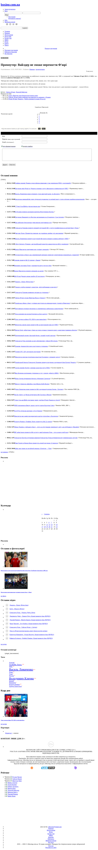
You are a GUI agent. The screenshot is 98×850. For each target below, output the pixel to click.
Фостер (11, 676)
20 (49, 527)
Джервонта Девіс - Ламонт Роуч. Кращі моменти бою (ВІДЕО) (30, 616)
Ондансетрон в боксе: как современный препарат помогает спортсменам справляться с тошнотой (47, 255)
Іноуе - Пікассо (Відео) (17, 609)
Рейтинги (51, 839)
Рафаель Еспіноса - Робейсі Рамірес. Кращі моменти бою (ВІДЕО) (31, 638)
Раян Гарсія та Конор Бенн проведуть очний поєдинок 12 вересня (36, 443)
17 (42, 527)
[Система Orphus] (29, 129)
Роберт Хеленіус (13, 786)
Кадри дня (8, 38)
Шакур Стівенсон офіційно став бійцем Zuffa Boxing (32, 384)
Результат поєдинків (11, 50)
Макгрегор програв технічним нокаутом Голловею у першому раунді (37, 357)
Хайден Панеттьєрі (15, 686)
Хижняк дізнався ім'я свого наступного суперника (31, 346)
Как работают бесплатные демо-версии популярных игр (33, 222)
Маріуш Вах (12, 788)
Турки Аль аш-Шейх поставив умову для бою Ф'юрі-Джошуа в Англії (37, 400)
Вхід (6, 11)
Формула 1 (8, 733)
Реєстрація (11, 17)
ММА (6, 40)
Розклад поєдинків (51, 48)
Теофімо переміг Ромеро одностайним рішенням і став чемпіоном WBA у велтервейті (43, 183)
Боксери (51, 837)
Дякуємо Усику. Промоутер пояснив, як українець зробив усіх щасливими (39, 233)
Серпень (47, 514)
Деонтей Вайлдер (21, 92)
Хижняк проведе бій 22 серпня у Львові (27, 260)
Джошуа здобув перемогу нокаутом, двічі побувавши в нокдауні (36, 287)
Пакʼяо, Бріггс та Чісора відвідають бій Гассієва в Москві (32, 395)
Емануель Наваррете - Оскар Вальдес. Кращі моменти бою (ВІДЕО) (32, 634)
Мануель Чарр (17, 781)
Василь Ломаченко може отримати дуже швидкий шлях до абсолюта (37, 194)
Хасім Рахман (12, 784)
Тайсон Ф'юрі (10, 92)
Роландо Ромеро (14, 684)
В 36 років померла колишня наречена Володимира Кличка (34, 212)
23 (57, 527)
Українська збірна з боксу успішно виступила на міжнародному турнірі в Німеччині (42, 303)
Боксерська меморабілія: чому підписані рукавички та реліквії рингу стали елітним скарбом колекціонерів (49, 199)
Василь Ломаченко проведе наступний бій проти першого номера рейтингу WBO (41, 238)
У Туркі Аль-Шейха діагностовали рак (27, 206)
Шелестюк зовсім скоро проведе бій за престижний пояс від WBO (36, 325)
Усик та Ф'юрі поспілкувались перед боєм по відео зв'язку (28, 631)
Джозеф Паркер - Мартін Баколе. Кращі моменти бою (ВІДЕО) (30, 620)
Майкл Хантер (12, 783)
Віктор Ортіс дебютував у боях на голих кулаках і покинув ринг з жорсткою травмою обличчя (46, 330)
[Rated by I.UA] (44, 823)
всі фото (3, 596)
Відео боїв (8, 36)
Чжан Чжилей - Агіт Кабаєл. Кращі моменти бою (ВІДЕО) (29, 623)
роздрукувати (40, 69)
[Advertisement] (49, 811)
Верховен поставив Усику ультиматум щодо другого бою (32, 265)
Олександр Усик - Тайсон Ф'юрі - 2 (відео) (23, 627)
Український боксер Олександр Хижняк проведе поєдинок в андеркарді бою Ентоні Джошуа (45, 362)
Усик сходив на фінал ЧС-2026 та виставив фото (30, 319)
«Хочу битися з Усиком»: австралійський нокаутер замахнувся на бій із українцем (41, 244)
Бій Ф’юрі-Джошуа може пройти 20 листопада (29, 276)
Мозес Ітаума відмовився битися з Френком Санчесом (32, 378)
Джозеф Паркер (13, 794)
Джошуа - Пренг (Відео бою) (24, 282)
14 (51, 524)
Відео (51, 832)
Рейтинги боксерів (11, 52)
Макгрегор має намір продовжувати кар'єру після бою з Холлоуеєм (36, 416)
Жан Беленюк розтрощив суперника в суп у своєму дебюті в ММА (37, 373)
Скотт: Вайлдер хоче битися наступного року (23, 95)
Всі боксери (8, 53)
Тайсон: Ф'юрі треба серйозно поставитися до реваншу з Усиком (29, 97)
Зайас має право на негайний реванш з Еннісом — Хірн (33, 448)
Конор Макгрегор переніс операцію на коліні (29, 271)
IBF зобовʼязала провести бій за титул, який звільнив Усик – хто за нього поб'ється (41, 432)
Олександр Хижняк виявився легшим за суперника (31, 292)
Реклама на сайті (50, 847)
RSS (6, 20)
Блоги (7, 43)
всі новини (4, 452)
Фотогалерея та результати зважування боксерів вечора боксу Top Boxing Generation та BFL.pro (24, 570)
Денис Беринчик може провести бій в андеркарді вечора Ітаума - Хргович (39, 389)
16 (57, 524)
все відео (4, 644)
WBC (11, 667)
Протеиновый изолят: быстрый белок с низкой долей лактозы (35, 335)
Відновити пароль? (14, 18)
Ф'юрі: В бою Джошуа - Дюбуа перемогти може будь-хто (26, 99)
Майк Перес (12, 796)
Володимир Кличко (21, 678)
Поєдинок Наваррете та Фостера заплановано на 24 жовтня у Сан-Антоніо (39, 217)
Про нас (51, 846)
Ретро (6, 42)
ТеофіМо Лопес (15, 665)
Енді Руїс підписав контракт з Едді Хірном (28, 411)
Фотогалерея (9, 35)
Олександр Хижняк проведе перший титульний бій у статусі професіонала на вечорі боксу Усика (46, 228)
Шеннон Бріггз (13, 792)
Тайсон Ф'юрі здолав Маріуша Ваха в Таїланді (30, 298)
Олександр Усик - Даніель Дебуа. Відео (22, 612)
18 (45, 527)
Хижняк (11, 662)
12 (47, 524)
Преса (7, 45)
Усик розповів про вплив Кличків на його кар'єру (31, 314)
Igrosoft (11, 681)
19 (47, 527)
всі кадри (4, 724)
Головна (7, 31)
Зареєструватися (10, 9)
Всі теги (51, 842)
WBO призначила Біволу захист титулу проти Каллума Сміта (34, 405)
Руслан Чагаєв (17, 777)
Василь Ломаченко (21, 669)
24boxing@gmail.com (55, 827)
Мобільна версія (10, 22)
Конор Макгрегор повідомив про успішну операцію (32, 249)
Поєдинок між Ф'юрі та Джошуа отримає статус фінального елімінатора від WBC (41, 188)
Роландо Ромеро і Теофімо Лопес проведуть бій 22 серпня (33, 421)
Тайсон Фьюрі (17, 779)
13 (49, 524)
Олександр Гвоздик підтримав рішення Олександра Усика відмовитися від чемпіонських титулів (45, 438)
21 (51, 527)
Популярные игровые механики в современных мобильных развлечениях (39, 308)
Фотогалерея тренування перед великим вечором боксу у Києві (16, 592)
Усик (11, 672)
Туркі (11, 674)
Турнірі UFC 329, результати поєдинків (27, 351)
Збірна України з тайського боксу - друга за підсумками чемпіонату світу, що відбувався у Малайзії (46, 427)
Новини (7, 33)
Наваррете (12, 683)
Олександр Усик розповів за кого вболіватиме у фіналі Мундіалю (36, 341)
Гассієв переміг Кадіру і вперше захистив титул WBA (32, 368)
